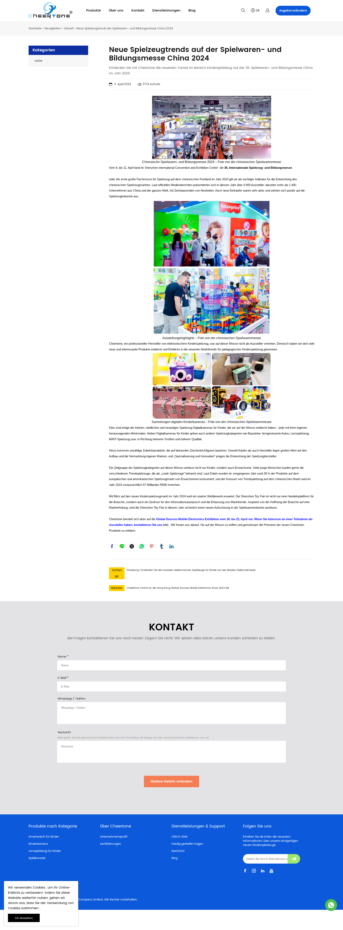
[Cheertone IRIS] (331, 905)
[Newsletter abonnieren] (294, 859)
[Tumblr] (162, 546)
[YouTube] (272, 870)
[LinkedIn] (171, 546)
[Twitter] (132, 546)
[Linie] (122, 546)
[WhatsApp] (142, 546)
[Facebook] (112, 546)
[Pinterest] (152, 546)
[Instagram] (255, 870)
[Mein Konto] (268, 10)
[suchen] (243, 11)
